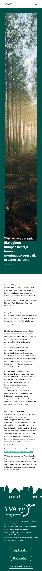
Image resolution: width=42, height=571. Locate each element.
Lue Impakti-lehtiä (20, 566)
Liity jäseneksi (20, 550)
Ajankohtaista (20, 558)
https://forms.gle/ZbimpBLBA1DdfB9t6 (18, 451)
